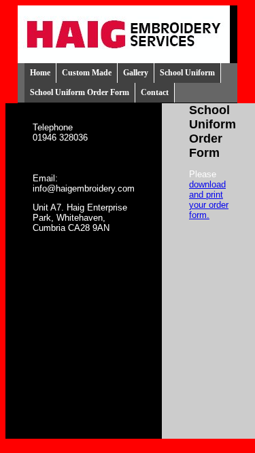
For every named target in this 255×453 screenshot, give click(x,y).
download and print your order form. (208, 199)
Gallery (135, 72)
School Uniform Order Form (79, 92)
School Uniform (187, 72)
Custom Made (87, 72)
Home (40, 72)
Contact (155, 92)
